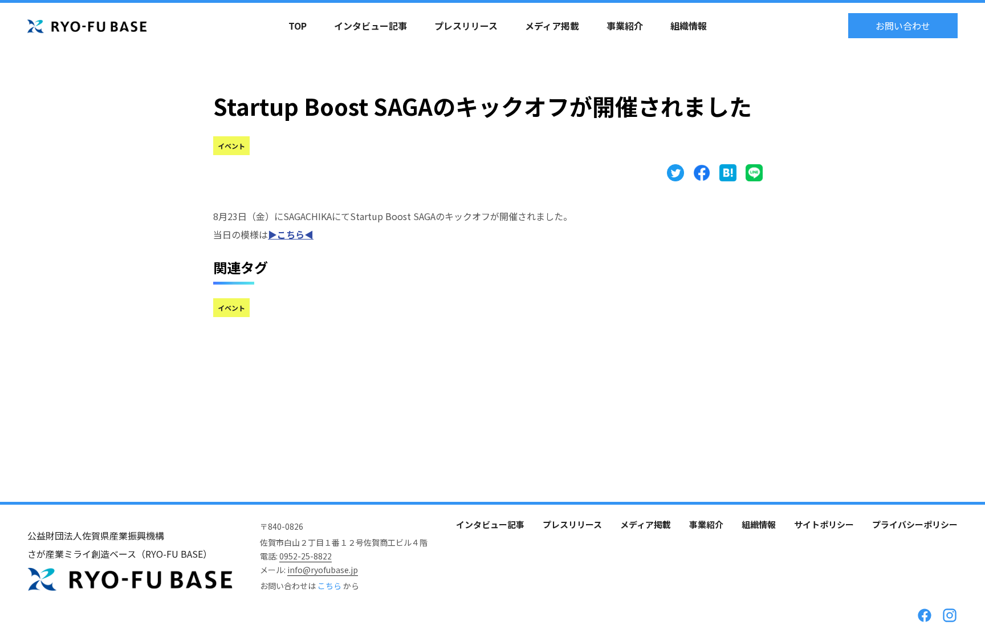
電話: (296, 556)
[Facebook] (925, 615)
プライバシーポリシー (915, 524)
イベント (231, 146)
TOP (297, 26)
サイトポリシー (824, 524)
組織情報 (688, 26)
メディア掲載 (552, 26)
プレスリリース (466, 26)
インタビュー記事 (370, 26)
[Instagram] (950, 615)
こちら (330, 585)
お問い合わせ (903, 26)
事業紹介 (625, 26)
